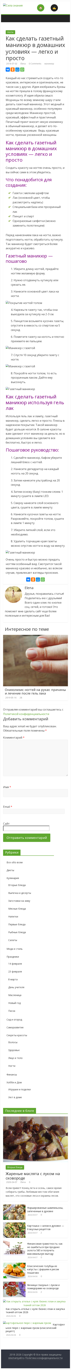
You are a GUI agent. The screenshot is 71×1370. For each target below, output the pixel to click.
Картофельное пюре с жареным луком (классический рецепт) (35, 1328)
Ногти (10, 32)
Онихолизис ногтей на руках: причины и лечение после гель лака (35, 692)
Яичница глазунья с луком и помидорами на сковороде (43, 1286)
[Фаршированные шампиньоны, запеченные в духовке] (14, 1206)
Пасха (11, 1010)
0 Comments (35, 63)
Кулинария (13, 878)
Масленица (14, 995)
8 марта (13, 979)
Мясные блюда (17, 908)
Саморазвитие (15, 1027)
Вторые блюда (17, 885)
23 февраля (15, 971)
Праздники (13, 956)
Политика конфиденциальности (44, 1358)
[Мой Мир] (17, 69)
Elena (23, 63)
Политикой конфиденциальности (26, 714)
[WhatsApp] (22, 69)
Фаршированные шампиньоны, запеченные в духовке (45, 1209)
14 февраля (15, 963)
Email (7, 807)
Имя (7, 787)
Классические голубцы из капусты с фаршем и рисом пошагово (43, 1269)
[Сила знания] (5, 16)
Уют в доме (15, 1097)
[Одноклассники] (13, 69)
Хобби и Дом (14, 1082)
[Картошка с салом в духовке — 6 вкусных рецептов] (14, 1224)
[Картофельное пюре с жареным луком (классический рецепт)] (27, 1323)
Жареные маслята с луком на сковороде (33, 1176)
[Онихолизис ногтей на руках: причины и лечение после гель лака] (35, 637)
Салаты (12, 940)
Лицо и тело (15, 1058)
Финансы (12, 1074)
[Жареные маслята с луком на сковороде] (35, 1118)
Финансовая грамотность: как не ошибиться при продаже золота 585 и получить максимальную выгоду (45, 1248)
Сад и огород (14, 1019)
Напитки (13, 916)
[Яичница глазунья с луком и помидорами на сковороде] (14, 1283)
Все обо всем (15, 862)
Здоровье (14, 1050)
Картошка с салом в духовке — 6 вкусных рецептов (45, 1227)
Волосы (12, 1042)
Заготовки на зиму (19, 900)
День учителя (16, 987)
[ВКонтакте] (8, 69)
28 (21, 697)
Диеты (10, 870)
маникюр (49, 63)
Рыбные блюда (17, 932)
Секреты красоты (17, 1035)
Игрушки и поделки (19, 1089)
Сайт (6, 824)
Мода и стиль (15, 948)
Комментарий (13, 737)
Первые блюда (17, 924)
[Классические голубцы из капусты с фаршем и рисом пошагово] (14, 1264)
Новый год (14, 1003)
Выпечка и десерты (19, 893)
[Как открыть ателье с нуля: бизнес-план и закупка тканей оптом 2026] (34, 1301)
